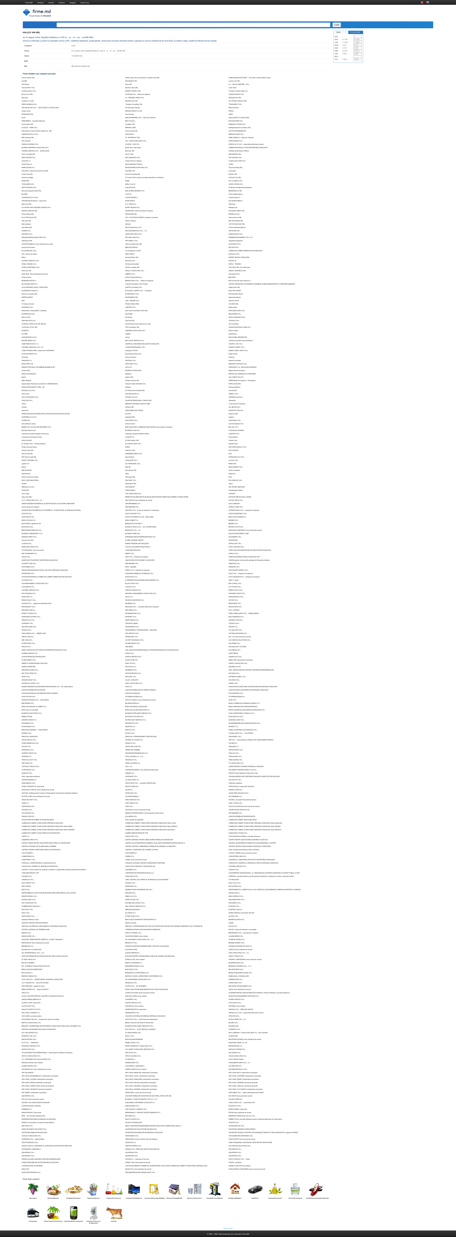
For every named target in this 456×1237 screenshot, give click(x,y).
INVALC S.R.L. (130, 1036)
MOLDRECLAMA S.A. (29, 610)
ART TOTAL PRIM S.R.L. (29, 673)
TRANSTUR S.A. (130, 1142)
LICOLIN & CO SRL (235, 177)
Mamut (24, 467)
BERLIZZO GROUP (131, 247)
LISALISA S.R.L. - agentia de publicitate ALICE (36, 603)
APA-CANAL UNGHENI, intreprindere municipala (141, 1089)
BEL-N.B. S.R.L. (234, 427)
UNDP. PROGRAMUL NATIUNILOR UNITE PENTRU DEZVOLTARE (250, 1142)
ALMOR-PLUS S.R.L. (235, 657)
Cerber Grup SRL (27, 174)
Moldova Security (130, 923)
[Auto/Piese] (254, 1189)
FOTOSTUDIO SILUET (236, 294)
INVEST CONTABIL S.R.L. (30, 460)
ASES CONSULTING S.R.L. (134, 683)
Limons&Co (232, 171)
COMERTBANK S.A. (28, 856)
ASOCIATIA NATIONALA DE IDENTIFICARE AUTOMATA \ (40, 693)
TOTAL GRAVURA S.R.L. (237, 547)
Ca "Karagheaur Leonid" (133, 251)
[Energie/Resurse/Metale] (214, 1189)
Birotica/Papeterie (93, 1198)
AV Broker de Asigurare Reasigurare (240, 187)
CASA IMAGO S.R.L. (28, 587)
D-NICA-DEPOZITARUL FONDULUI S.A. (242, 713)
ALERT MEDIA (233, 653)
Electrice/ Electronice (194, 1198)
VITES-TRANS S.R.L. (132, 803)
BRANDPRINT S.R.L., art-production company (243, 933)
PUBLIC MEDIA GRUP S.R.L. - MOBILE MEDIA (244, 613)
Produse (40, 3)
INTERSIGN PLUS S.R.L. (237, 457)
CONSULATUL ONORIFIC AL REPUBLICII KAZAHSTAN (40, 866)
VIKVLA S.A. (25, 993)
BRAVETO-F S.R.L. (131, 943)
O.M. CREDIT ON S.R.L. (236, 377)
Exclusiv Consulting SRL (30, 294)
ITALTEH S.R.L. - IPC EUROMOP (135, 986)
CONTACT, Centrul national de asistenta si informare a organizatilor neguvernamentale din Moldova (54, 869)
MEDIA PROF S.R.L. (235, 603)
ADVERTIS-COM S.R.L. (236, 410)
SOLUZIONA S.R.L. (235, 1053)
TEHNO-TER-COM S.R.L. (133, 746)
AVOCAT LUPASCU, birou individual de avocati (140, 700)
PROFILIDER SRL (27, 114)
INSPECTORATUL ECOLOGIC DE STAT (241, 913)
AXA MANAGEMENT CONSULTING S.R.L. (35, 583)
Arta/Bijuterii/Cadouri (73, 1198)
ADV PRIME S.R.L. (235, 643)
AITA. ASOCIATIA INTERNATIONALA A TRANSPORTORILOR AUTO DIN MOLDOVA (151, 650)
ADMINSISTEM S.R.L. (132, 1062)
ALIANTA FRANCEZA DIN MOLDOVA (33, 657)
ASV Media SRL (27, 227)
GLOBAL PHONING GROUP (134, 540)
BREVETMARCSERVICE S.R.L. (32, 530)
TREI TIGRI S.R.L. (27, 763)
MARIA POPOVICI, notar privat (31, 1112)
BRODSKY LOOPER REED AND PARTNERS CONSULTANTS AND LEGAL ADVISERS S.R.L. (52, 1026)
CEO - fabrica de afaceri (29, 254)
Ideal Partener (129, 457)
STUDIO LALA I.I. (234, 623)
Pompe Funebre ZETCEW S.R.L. (135, 384)
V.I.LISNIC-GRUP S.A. (132, 780)
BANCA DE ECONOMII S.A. (237, 517)
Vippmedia (232, 400)
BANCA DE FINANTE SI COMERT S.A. (34, 706)
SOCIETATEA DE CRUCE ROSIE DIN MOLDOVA (141, 1129)
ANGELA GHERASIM (28, 667)
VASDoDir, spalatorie (235, 783)
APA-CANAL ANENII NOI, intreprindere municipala (141, 1072)
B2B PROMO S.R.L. (28, 703)
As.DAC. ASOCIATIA (131, 680)
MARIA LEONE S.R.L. (29, 936)
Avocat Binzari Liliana (29, 424)
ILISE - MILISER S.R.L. (132, 300)
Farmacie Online (228, 1228)
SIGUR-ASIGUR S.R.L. (29, 740)
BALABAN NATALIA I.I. (132, 703)
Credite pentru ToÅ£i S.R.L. (237, 161)
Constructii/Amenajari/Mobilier (155, 1198)
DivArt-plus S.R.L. (234, 254)
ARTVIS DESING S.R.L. (29, 187)
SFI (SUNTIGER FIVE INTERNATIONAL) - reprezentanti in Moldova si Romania (47, 1053)
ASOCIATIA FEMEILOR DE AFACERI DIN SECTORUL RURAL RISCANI (45, 956)
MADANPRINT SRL (235, 154)
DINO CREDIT (129, 254)
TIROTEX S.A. (233, 627)
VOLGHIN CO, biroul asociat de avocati (137, 810)
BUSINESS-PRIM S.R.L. (133, 533)
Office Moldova (26, 380)
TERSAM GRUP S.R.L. (236, 750)
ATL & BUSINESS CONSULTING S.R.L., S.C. (139, 939)
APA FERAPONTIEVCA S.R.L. (238, 1069)
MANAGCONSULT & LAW (133, 111)
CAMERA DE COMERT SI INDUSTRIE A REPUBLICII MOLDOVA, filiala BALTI (150, 830)
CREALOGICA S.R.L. (132, 876)
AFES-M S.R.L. (26, 647)
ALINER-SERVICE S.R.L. (237, 999)
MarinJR (128, 467)
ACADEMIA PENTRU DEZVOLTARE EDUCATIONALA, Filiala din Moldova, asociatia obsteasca (259, 993)
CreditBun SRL (130, 124)
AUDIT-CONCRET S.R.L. (133, 513)
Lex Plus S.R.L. (233, 460)
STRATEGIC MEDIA (131, 623)
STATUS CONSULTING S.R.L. (31, 1056)
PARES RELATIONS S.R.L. (30, 547)
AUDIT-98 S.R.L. (27, 513)
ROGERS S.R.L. (27, 733)
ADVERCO (25, 330)
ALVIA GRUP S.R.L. (235, 244)
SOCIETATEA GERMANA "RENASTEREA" (242, 1129)
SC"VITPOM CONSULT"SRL (238, 101)
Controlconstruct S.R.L (29, 91)
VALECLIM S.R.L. (27, 400)
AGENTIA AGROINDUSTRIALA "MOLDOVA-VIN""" (245, 557)
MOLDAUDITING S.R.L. (29, 1039)
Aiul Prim (128, 414)
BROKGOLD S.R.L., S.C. (133, 530)
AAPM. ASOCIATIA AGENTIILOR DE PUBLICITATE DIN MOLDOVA (250, 550)
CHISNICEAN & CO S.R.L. (30, 197)
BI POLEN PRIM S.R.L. (236, 121)
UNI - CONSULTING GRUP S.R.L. (136, 141)
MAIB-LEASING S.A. (28, 167)
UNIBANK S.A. (130, 773)
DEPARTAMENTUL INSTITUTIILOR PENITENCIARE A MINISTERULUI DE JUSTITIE (49, 893)
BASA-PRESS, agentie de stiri (31, 523)
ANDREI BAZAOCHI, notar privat (135, 1009)
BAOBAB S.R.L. (234, 520)
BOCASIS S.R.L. (234, 247)
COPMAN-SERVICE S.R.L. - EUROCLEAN (35, 151)
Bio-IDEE (25, 194)
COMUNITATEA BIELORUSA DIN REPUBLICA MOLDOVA (40, 1162)
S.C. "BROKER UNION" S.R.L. (135, 98)
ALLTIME (24, 334)
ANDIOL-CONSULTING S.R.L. (238, 663)
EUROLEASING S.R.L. (132, 1106)
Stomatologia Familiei (236, 490)
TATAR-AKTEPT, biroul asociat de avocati (242, 1139)
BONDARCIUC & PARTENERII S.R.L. (137, 973)
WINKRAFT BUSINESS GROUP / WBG (137, 404)
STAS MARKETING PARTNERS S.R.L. (241, 1136)
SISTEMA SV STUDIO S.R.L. (134, 740)
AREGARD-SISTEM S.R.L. (30, 670)
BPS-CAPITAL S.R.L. (235, 583)
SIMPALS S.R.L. (234, 394)
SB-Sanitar (128, 317)
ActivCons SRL (26, 271)
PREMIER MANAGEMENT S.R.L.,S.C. (241, 237)
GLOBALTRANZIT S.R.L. (236, 94)
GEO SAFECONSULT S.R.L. (238, 447)
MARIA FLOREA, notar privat (238, 1109)
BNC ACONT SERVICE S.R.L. (134, 340)
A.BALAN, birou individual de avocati (240, 949)
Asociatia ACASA (234, 274)
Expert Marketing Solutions (133, 164)
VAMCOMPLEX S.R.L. (29, 783)
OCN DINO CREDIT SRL (237, 211)
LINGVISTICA (129, 134)
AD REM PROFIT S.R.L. (132, 643)
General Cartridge (27, 177)
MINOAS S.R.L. (26, 933)
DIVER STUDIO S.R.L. (132, 899)
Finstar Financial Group (29, 447)
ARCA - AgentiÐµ (130, 567)
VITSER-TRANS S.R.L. (132, 916)
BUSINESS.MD (233, 1026)
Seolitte (24, 484)
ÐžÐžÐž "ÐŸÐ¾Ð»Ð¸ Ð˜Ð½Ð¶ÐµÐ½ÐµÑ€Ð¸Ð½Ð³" (38, 367)
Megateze (128, 374)
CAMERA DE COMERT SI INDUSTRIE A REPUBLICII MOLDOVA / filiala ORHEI (47, 826)
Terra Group (25, 493)
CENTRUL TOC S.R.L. (236, 344)
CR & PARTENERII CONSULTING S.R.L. (138, 979)
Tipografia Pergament (236, 241)
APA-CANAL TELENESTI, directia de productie (37, 1089)
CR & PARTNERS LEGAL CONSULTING (35, 287)
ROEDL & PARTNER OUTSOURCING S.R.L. (243, 730)
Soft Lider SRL (26, 221)
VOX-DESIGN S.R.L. (28, 813)
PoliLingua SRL (130, 477)
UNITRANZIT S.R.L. (131, 776)
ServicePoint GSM (131, 949)
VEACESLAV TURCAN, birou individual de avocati (38, 790)
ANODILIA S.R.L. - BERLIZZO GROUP (241, 1009)
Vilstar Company (130, 221)
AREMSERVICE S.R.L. (132, 1013)
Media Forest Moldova (29, 374)
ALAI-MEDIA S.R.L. (235, 650)
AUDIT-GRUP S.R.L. (28, 517)
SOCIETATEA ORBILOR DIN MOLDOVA (34, 1132)
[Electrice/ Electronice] (194, 1189)
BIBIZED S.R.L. (233, 523)
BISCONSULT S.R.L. (131, 969)
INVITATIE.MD (233, 540)
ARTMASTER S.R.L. (28, 573)
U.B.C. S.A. (128, 766)
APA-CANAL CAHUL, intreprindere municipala (140, 1076)
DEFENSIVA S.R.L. (131, 886)
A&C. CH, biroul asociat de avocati (240, 637)
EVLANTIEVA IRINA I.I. (236, 201)
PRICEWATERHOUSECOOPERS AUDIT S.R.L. (140, 1172)
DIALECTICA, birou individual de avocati (138, 1169)
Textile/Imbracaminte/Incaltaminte (317, 1198)
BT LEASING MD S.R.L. (29, 251)
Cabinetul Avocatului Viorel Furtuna (136, 284)
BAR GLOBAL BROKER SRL (238, 337)
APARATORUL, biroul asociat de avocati (138, 1092)
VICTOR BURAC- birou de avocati (33, 550)
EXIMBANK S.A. (27, 1109)
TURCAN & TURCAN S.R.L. (31, 766)
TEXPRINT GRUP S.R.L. (29, 753)
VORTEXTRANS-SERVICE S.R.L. (239, 810)
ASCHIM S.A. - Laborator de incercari (137, 1159)
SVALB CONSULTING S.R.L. (238, 1056)
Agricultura (33, 1198)
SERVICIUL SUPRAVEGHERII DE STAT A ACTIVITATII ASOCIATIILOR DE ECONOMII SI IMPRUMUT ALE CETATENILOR (163, 926)
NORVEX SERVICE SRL (30, 211)
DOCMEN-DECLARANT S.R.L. (135, 903)
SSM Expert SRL (27, 241)
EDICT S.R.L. (26, 913)
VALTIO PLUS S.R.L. (235, 780)
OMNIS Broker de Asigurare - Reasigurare (242, 380)
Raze (230, 477)
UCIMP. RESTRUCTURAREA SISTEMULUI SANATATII (246, 766)
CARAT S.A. (25, 836)
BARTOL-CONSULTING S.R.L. (31, 1023)
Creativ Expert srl (234, 197)
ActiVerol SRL (129, 407)
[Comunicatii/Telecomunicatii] (73, 1212)
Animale (113, 1221)
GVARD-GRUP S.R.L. (235, 983)
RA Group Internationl (132, 264)
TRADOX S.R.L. (27, 630)
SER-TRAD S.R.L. (27, 1126)
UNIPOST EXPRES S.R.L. (133, 1146)
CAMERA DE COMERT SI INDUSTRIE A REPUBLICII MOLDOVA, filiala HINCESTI (255, 830)
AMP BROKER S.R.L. (132, 563)
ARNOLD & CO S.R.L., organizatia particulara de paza (246, 144)
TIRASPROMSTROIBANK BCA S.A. (136, 753)
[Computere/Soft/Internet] (133, 1189)
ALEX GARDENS (234, 503)
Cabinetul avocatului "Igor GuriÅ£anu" (241, 340)
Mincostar (25, 98)
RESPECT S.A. (233, 726)
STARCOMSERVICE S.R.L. (30, 743)
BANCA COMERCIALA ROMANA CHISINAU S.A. (244, 703)
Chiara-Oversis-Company (133, 161)
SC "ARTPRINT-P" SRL (132, 137)
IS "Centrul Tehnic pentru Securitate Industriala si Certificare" (144, 177)
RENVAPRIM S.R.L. (235, 314)
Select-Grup (25, 394)
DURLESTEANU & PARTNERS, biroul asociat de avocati (247, 1169)
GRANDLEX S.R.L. (131, 983)
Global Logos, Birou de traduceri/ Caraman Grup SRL (142, 78)
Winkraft (127, 224)
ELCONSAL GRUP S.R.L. (133, 444)
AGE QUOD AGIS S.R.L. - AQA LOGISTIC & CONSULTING (40, 108)
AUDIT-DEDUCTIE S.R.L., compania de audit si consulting (40, 1019)
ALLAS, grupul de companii (30, 507)
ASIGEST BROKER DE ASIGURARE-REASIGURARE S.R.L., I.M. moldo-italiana (47, 686)
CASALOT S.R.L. (130, 587)
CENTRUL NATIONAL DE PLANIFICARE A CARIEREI (39, 846)
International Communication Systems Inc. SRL (37, 131)
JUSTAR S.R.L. (233, 600)
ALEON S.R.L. (129, 653)
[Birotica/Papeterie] (93, 1189)
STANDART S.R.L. (27, 623)
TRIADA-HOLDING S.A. (132, 763)
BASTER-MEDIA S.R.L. (29, 340)
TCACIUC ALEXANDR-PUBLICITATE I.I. (138, 547)
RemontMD (129, 314)
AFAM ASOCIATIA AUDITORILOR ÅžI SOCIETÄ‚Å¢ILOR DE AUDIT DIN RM (46, 414)
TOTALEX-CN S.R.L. (131, 397)
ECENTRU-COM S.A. (235, 909)
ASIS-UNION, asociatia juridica (32, 1016)
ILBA (23, 300)
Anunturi (62, 3)
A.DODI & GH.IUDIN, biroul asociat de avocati (139, 993)
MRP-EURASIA (27, 470)
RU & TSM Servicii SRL (29, 217)
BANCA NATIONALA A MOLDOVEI (136, 706)
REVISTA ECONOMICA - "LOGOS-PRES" (35, 730)
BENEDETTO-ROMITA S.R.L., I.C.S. (240, 966)
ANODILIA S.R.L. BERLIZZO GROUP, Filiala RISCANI (142, 1149)
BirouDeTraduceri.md (29, 430)
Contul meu (85, 3)
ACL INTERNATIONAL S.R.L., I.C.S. (33, 953)
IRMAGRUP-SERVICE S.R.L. (238, 364)
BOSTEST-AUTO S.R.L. (236, 527)
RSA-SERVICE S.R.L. (236, 480)
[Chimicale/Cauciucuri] (113, 1189)
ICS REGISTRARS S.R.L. (133, 1033)
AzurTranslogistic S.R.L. (236, 424)
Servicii (51, 3)
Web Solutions (26, 224)
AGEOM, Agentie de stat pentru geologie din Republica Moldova (249, 560)
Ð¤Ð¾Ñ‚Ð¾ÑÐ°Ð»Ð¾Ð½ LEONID (240, 497)
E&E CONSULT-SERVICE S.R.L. (135, 906)
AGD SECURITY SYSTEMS (237, 647)
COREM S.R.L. (26, 231)
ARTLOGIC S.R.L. (131, 677)
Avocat (127, 337)
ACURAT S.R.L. (234, 916)
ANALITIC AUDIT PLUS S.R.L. (31, 1009)
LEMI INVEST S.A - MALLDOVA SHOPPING (242, 367)
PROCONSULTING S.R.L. (237, 310)
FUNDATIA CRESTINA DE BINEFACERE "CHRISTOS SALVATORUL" (147, 946)
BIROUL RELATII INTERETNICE (32, 969)
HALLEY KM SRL (27, 454)
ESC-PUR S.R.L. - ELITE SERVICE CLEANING (140, 1029)
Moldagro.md (233, 207)
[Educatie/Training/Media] (174, 1189)
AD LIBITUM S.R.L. (235, 407)
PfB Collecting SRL (28, 137)
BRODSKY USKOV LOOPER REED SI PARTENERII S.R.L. (144, 976)
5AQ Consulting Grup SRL (133, 244)
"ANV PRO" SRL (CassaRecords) (239, 267)
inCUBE (24, 81)
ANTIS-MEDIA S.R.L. (28, 567)
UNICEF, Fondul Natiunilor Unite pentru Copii (243, 773)
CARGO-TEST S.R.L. (132, 836)
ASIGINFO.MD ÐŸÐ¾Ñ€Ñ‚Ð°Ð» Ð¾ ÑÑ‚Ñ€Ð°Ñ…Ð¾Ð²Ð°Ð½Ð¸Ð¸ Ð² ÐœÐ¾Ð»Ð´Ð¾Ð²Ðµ (51, 510)
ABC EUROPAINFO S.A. (29, 553)
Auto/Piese (255, 1198)
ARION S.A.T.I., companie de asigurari (137, 570)
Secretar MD (233, 390)
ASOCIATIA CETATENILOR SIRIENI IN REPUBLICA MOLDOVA (145, 1016)
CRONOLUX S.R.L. (28, 879)
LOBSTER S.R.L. (130, 307)
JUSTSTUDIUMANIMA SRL (237, 131)
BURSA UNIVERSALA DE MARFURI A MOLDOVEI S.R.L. (247, 710)
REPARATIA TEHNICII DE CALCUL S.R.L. (242, 1116)
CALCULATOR (355, 32)
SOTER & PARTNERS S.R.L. (31, 267)
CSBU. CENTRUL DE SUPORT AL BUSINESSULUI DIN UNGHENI (146, 879)
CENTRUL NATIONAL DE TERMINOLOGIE (35, 929)
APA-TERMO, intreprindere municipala (34, 1092)
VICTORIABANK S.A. (235, 796)
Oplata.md (232, 474)
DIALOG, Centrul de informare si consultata (242, 929)
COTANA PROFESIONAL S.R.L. (135, 347)
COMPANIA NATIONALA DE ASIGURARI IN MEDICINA (142, 929)
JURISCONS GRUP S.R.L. (133, 234)
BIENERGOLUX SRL (235, 191)
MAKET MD (232, 464)
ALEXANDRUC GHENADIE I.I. (135, 1066)
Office (127, 474)
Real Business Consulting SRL (32, 949)
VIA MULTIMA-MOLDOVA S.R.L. (239, 793)
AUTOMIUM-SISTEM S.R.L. (134, 696)
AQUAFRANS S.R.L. (28, 1096)
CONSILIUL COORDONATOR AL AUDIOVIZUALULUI (39, 863)
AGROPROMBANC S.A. (133, 503)
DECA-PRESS (26, 886)
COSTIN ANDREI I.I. (131, 197)
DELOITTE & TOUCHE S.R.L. (134, 716)
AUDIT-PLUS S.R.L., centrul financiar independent (141, 1019)
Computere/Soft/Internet (134, 1198)
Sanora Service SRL (235, 217)
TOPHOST (232, 493)
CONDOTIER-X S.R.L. (29, 860)
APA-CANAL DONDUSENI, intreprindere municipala (142, 1079)
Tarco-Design (129, 114)
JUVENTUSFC (233, 1036)
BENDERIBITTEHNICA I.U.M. (134, 966)
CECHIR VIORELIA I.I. (236, 1099)
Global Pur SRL (130, 450)
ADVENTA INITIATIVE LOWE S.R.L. (240, 327)
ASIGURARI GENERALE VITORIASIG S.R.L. (139, 573)
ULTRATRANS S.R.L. (28, 770)
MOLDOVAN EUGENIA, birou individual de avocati (245, 1039)
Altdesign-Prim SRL (235, 98)
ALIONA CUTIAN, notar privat (31, 1003)
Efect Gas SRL (130, 151)
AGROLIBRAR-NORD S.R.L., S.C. (239, 1062)
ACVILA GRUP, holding (236, 1059)
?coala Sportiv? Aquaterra (237, 404)
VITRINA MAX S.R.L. (131, 637)
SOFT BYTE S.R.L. (131, 1053)
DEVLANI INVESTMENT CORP (239, 533)
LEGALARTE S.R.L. (131, 460)
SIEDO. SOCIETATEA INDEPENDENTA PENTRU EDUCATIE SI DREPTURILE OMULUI (153, 1126)
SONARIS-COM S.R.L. (236, 620)
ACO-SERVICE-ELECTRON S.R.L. (240, 640)
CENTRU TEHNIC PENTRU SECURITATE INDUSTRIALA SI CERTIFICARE (46, 843)
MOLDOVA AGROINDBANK (134, 1039)
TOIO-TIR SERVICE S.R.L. (30, 1142)
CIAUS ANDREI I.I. (27, 853)
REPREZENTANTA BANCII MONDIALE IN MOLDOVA (39, 1119)
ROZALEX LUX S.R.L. (29, 390)
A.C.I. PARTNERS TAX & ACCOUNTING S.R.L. (37, 1059)
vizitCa (24, 404)
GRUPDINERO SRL (131, 297)
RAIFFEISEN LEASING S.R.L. (31, 617)
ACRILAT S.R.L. (234, 553)
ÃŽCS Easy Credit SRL (29, 457)
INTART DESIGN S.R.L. (132, 207)
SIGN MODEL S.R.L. (235, 736)
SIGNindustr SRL (130, 484)
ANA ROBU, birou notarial (237, 1006)
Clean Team (232, 88)
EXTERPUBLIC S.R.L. (132, 294)
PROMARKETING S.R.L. (133, 613)
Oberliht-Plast (26, 474)
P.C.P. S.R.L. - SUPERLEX (30, 1043)
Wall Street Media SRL (236, 221)
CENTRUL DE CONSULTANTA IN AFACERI (36, 1102)
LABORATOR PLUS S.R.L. (30, 134)
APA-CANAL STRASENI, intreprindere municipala (141, 1086)
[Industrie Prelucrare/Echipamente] (93, 1212)
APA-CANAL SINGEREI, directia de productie (243, 1082)
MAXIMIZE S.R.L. (130, 603)
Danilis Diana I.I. (27, 164)
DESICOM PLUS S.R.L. (236, 716)
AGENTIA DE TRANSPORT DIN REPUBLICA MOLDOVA (40, 560)
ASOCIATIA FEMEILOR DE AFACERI (33, 690)
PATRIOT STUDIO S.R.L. (29, 613)
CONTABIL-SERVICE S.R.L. (238, 866)
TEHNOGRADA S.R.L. (132, 627)
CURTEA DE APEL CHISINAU (31, 1106)
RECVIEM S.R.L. (130, 1116)
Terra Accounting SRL (236, 167)
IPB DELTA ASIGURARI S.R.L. (134, 600)
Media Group (233, 307)
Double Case (233, 440)
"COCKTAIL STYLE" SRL (30, 327)
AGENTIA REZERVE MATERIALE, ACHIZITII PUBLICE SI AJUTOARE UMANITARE (48, 503)
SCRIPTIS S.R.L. (234, 1122)
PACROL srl (232, 261)
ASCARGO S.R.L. (234, 680)
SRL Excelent (26, 141)
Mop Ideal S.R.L (130, 261)
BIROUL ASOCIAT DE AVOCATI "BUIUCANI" (139, 1023)
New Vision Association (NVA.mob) (136, 310)
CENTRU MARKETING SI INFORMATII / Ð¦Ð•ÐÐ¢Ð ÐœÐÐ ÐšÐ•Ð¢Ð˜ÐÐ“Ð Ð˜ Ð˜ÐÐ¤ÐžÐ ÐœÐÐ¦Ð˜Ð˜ (262, 284)
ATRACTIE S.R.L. (234, 1016)
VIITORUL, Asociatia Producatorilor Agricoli (242, 800)
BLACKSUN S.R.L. (28, 527)
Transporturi (33, 1221)
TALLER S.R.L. (26, 746)
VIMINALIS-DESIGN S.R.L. (30, 144)
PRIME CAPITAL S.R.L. (132, 1043)
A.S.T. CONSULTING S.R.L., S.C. (32, 500)
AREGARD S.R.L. (234, 567)
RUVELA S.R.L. (130, 733)
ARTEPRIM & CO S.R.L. (29, 417)
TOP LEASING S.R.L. (235, 157)
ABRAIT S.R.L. (130, 553)
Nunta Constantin (234, 470)
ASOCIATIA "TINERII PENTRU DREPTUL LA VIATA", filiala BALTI (42, 939)
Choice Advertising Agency (237, 227)
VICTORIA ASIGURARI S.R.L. (238, 633)
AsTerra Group (26, 277)
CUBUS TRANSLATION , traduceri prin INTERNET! (38, 350)
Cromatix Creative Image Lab (238, 91)
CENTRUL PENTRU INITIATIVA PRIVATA (35, 923)
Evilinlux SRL (233, 174)
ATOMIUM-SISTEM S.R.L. (237, 939)
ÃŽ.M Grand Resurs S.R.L (133, 227)
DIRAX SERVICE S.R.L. (236, 896)
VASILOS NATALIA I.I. (132, 786)
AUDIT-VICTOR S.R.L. (29, 696)
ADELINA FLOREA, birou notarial (136, 996)
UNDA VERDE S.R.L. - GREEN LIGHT (34, 633)
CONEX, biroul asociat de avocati (136, 860)
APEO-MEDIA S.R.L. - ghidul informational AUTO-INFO (246, 1092)
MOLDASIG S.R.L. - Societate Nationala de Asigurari (142, 607)
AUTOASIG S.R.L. (27, 580)
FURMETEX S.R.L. (235, 1029)
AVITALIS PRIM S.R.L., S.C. (237, 1019)
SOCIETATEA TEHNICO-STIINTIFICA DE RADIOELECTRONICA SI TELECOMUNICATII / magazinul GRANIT (263, 1132)
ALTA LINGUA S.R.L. (235, 1003)
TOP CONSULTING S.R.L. (133, 493)
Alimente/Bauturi (53, 1198)
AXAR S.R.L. (233, 700)
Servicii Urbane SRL (28, 78)
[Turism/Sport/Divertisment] (53, 1212)
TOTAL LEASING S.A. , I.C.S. (134, 756)
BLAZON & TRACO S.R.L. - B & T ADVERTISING (140, 527)
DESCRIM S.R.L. (130, 893)
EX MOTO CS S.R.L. (235, 1106)
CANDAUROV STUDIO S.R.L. (238, 833)
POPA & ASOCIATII (235, 384)
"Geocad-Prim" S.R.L (28, 88)
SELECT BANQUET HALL (237, 317)
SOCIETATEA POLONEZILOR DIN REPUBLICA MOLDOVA (144, 1132)
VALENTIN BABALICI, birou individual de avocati (37, 244)
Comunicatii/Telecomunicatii (73, 1221)
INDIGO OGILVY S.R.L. (29, 600)
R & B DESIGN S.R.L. (28, 726)
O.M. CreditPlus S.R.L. (236, 181)
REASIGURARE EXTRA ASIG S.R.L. (136, 167)
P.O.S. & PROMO (234, 610)
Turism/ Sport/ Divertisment (53, 1221)
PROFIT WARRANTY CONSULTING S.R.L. (139, 1046)
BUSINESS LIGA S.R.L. (132, 430)
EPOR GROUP (130, 201)
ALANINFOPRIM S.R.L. (236, 936)
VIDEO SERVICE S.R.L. (132, 800)
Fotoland (231, 357)
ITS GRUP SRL (233, 304)
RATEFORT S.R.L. (131, 617)
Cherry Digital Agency (236, 194)
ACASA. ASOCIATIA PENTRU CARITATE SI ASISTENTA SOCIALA (43, 996)
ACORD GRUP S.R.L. (29, 643)
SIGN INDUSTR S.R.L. (29, 320)
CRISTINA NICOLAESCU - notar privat (34, 201)
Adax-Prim (25, 410)
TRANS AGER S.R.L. (235, 756)
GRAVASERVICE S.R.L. (236, 597)
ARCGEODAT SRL (131, 81)
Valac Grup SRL (27, 497)
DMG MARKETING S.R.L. (237, 899)
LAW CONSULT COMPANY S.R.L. (136, 1109)
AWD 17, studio (234, 580)
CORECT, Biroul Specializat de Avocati (137, 1162)
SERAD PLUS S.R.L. (28, 620)
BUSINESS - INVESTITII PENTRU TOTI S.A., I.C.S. (141, 1099)
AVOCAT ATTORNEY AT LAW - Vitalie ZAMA (139, 517)
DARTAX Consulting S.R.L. (133, 287)
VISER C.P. (25, 803)
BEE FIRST (232, 277)
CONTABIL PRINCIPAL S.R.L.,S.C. (33, 347)
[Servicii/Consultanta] (295, 1189)
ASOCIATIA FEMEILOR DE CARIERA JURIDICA (140, 690)
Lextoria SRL (26, 370)
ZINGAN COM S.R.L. (28, 816)
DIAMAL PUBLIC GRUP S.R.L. (238, 350)
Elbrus (24, 257)
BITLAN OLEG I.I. (27, 973)
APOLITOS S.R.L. (130, 667)
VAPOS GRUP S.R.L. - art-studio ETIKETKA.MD (140, 783)
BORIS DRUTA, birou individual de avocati (35, 943)
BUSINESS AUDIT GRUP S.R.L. (32, 713)
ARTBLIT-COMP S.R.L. (236, 507)
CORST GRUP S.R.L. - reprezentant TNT (242, 1102)
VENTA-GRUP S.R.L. (28, 916)
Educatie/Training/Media (174, 1198)
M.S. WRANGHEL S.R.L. (133, 464)
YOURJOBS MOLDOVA (132, 550)
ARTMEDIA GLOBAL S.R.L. (237, 677)
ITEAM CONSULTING (132, 304)
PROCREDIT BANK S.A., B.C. (238, 1043)
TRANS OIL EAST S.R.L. (29, 760)
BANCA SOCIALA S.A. (29, 520)
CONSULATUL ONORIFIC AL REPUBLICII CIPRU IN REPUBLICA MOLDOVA (253, 863)
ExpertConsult (233, 444)
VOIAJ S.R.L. (129, 806)
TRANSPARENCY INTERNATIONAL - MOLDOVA (141, 630)
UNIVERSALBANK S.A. (29, 780)
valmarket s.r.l (26, 161)
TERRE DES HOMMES (132, 750)
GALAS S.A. (129, 597)
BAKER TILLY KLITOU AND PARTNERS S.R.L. (37, 427)
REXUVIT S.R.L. (130, 730)
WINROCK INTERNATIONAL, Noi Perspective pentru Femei (144, 813)
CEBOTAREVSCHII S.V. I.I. (30, 344)
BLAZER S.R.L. (233, 1023)
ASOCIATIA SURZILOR (132, 693)
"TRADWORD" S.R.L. (235, 104)
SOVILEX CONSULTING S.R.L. (32, 1136)
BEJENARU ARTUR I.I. (29, 281)
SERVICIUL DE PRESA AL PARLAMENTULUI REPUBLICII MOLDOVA (44, 926)
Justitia (231, 164)
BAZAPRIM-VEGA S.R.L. (236, 963)
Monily (24, 377)
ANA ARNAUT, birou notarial (134, 1006)
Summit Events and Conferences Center (138, 324)
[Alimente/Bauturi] (53, 1189)
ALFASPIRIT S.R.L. (131, 999)
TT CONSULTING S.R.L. (236, 763)
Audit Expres (233, 334)
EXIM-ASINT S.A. (27, 597)
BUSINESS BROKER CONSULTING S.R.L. (35, 147)
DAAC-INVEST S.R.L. (29, 883)
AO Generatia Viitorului (132, 108)
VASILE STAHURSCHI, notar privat (33, 786)
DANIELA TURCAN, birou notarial (239, 1166)
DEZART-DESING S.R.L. (29, 896)
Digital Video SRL (234, 287)
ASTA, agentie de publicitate (134, 820)
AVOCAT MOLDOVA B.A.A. (133, 277)
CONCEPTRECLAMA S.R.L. (238, 856)
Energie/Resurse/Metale (215, 1198)
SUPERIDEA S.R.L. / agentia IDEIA (33, 1139)
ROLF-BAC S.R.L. (131, 480)
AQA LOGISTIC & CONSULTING (239, 117)
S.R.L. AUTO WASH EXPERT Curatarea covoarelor (141, 217)
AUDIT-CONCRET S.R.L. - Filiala (239, 1159)
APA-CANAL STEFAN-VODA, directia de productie (38, 1086)
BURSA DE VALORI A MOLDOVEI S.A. (137, 710)
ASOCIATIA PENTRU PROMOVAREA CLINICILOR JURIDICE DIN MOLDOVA (150, 956)
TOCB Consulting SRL (132, 267)
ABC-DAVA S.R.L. (27, 640)
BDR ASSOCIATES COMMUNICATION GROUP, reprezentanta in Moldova (149, 427)
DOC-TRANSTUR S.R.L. (29, 903)
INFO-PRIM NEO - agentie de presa (33, 986)
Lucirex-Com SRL (234, 81)
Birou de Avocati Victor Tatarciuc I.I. (240, 281)
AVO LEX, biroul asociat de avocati (33, 1099)
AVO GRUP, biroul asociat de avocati (240, 1096)
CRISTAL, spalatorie (235, 1162)
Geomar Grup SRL (28, 450)
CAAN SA (128, 194)
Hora (230, 454)
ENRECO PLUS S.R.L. (236, 590)
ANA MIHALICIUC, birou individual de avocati (36, 1069)
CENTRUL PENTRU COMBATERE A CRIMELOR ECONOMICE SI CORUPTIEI (150, 846)
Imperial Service (234, 300)
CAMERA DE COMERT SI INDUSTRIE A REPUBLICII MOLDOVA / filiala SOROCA (151, 826)
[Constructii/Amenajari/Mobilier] (154, 1189)
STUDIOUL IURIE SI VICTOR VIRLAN (34, 324)
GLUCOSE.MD (233, 450)
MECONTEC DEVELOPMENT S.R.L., (241, 986)
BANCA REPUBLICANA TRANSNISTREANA (243, 706)
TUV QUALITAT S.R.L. (236, 630)
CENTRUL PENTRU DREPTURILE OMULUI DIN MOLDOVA (41, 850)
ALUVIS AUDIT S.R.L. (29, 1006)
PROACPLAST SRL (131, 101)
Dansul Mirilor (233, 437)
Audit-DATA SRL (130, 187)
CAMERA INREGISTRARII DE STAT (136, 833)
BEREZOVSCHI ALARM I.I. (133, 523)
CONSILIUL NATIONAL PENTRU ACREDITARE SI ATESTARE (145, 863)
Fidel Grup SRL (27, 204)
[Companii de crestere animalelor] (113, 1212)
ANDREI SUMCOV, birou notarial (135, 1069)
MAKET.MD (25, 181)
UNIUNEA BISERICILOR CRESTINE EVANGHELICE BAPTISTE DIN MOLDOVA (254, 776)
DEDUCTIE (25, 1169)
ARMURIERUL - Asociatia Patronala (33, 121)
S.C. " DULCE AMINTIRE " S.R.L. (239, 84)
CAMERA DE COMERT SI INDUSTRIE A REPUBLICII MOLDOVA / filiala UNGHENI (48, 830)
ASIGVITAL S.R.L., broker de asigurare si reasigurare (142, 510)
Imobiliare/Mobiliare (234, 1198)
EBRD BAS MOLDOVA (132, 909)
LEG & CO (128, 367)
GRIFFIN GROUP (27, 297)
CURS (338, 32)
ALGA (23, 117)
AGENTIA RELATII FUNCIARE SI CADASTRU (139, 560)
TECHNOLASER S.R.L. (29, 627)
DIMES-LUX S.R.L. (131, 896)
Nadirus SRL (129, 377)
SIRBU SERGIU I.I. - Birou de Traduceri (241, 137)
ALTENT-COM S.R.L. (131, 660)
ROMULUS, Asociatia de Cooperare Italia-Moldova (38, 1122)
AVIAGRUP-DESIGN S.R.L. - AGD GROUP (35, 700)
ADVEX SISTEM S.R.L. (236, 184)
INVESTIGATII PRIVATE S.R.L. (31, 1172)
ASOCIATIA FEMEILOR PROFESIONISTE (242, 816)
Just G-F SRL (129, 154)
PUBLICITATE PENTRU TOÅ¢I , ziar (33, 387)
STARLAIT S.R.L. (130, 743)
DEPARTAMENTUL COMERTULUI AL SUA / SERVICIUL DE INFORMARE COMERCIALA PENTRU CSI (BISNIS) (265, 889)
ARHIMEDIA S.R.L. (131, 670)
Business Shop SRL (131, 88)
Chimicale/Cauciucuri (113, 1198)
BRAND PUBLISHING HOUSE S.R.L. (240, 973)
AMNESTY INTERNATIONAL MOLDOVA (35, 663)
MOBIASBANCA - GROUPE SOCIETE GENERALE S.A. (143, 1112)
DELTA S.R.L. (26, 889)
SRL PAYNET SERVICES (237, 487)
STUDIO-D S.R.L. (234, 320)
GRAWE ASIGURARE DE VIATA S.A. (240, 946)
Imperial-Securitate (235, 360)
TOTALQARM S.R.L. (28, 184)
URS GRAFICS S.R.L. (132, 633)
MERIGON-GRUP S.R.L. (236, 134)
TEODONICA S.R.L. (28, 750)
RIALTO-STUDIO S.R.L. (132, 1119)
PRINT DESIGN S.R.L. (29, 157)
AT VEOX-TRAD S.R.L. (29, 959)
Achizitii (24, 407)
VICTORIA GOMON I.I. (132, 796)
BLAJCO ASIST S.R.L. (132, 583)
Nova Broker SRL (130, 470)
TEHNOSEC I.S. (234, 746)
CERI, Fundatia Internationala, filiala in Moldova (244, 850)
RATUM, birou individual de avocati (240, 1112)
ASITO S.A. (128, 686)
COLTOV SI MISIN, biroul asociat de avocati (243, 853)
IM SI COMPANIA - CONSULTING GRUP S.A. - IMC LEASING (248, 1033)
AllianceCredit (233, 414)
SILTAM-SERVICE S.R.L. (237, 1126)
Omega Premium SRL (132, 380)
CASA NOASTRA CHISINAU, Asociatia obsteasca (244, 836)
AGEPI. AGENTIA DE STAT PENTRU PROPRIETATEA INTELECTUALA (44, 650)
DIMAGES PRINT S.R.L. (29, 537)
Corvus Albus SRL (27, 124)
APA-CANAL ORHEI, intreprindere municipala (36, 1082)
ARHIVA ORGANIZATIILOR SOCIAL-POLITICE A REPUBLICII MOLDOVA (45, 570)
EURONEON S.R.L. (28, 723)
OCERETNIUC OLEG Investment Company (139, 211)
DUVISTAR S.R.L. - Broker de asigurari (137, 94)
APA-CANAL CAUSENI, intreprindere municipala (37, 1079)
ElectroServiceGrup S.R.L (133, 354)
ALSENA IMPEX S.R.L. (29, 660)
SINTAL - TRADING (235, 264)
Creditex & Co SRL (28, 101)
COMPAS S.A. (129, 856)
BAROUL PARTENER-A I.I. (133, 963)
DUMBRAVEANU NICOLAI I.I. (31, 906)
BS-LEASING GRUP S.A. (30, 284)
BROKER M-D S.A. (28, 946)
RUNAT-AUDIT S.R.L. (28, 1049)
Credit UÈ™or (129, 437)
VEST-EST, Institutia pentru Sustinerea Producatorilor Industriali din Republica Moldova (50, 793)
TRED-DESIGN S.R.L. (236, 760)
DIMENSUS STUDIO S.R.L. (237, 124)
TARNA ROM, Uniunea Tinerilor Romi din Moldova (141, 1139)
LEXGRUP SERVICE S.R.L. (30, 261)
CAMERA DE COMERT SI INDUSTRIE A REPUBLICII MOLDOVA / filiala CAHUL (150, 823)
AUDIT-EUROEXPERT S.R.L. (238, 513)
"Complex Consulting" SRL (133, 104)
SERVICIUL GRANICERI (30, 736)
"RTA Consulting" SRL (132, 327)
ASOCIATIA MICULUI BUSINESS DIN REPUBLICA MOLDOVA (248, 690)
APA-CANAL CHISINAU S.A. (31, 1013)
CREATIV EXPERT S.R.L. (237, 347)
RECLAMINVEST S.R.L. (133, 157)
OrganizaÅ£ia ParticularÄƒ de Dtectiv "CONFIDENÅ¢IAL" (40, 384)
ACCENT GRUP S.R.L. (236, 500)
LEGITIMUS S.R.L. (27, 307)
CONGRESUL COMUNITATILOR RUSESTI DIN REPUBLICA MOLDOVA (252, 860)
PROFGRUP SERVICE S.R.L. (31, 1046)
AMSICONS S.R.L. (234, 563)
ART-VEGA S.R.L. (234, 673)
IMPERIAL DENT (130, 127)
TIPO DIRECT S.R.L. (131, 241)
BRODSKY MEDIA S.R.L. (30, 976)
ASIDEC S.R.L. (233, 683)
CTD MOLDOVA (234, 879)
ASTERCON (26, 420)
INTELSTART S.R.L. (131, 364)
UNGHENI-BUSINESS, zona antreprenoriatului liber (142, 770)
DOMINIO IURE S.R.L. (236, 979)
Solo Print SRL (130, 320)
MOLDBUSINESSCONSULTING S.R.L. (34, 237)
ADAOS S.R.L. (26, 557)
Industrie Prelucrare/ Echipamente (93, 1222)
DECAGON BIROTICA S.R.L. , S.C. (136, 231)
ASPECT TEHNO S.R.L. (236, 956)
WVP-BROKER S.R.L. (236, 813)
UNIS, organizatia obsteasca (31, 776)
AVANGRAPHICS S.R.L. (29, 337)
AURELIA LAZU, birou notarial (135, 959)
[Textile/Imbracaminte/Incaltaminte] (315, 1189)
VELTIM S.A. (129, 790)
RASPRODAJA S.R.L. (29, 314)
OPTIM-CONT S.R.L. (235, 543)
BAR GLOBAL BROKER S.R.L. (135, 191)
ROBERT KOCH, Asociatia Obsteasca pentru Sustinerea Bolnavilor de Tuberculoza (255, 1119)
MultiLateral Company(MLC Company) (34, 310)
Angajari (73, 3)
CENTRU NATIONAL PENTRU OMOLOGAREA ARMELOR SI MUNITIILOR (149, 840)
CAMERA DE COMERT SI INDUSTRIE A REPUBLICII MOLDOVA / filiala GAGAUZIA (255, 823)
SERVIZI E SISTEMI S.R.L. (237, 1049)
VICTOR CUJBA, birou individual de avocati (36, 796)
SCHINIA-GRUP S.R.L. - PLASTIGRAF (241, 733)
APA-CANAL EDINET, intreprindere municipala (244, 1079)
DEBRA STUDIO (27, 716)
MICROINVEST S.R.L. (29, 607)
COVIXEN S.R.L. (27, 876)
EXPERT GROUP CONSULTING (239, 257)
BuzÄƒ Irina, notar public (133, 147)
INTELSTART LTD (27, 364)
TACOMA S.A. (233, 743)
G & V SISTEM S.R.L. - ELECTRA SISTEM (35, 983)
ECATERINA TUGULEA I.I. (30, 291)
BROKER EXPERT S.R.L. (237, 943)
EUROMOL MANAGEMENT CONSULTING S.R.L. (141, 593)
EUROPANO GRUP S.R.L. (237, 593)
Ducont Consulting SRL (132, 174)
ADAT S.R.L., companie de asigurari (136, 557)
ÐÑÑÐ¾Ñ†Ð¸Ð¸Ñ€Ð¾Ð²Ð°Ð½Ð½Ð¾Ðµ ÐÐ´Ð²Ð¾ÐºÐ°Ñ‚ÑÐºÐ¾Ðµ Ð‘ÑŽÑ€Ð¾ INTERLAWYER (156, 497)
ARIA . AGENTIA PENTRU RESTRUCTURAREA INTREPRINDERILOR (251, 670)
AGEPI (231, 114)
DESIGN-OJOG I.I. (234, 893)
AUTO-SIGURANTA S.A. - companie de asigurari (244, 577)
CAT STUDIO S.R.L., (235, 587)
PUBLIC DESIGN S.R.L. (29, 264)
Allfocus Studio (233, 330)
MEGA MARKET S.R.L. (236, 467)
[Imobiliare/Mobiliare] (234, 1189)
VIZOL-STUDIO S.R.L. (236, 803)
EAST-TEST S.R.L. (27, 909)
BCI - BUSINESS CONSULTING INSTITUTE (36, 966)
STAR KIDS (25, 490)
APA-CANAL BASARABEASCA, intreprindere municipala (40, 1076)
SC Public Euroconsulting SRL (135, 390)
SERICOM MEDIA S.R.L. (29, 104)
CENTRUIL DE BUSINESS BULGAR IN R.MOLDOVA (142, 344)
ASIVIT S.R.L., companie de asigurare (241, 573)
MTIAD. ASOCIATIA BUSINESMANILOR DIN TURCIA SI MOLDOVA (146, 989)
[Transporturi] (32, 1212)
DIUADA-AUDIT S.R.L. (29, 899)
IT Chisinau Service (28, 304)
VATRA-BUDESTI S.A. (236, 141)
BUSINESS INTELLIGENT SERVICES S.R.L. (139, 1026)
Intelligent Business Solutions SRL (240, 127)
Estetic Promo (233, 354)
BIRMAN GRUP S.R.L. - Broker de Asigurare (139, 281)
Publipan (128, 387)
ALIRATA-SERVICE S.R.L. (133, 657)
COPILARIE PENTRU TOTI (30, 873)
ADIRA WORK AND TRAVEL (134, 410)
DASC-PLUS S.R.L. (235, 883)
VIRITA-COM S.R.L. (28, 637)
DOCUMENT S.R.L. (235, 903)
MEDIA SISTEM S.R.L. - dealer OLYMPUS (35, 989)
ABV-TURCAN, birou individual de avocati (138, 500)
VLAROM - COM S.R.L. (132, 144)
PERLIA (231, 111)
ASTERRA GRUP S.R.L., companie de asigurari (244, 510)
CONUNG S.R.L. (234, 869)
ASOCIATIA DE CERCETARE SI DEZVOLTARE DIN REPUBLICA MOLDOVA (253, 686)
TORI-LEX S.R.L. (234, 753)
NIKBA (127, 181)
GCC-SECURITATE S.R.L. (30, 1033)
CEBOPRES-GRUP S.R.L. (30, 840)
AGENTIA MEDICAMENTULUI (31, 999)
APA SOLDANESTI (28, 1072)
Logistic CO (25, 464)
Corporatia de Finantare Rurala (32, 437)
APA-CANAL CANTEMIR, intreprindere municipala (245, 1076)
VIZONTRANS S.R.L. (28, 806)
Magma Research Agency (237, 370)
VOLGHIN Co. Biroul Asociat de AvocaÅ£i (35, 171)
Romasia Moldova (234, 387)
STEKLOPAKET (130, 490)
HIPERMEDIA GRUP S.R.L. (134, 454)
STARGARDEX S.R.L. (132, 1136)
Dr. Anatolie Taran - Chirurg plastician (34, 444)
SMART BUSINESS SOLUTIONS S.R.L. (34, 1129)
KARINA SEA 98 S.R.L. (236, 234)
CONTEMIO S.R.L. (131, 869)
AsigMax (128, 334)
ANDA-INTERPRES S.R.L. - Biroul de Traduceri (140, 117)
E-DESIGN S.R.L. (234, 906)
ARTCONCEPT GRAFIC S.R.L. (238, 570)
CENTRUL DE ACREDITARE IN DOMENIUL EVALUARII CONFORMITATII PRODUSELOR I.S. (155, 843)
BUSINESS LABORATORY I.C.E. (32, 533)
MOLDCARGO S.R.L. (235, 607)
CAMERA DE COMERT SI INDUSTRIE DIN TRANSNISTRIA (41, 833)
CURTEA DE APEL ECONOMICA (32, 1166)
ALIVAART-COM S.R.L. (29, 563)
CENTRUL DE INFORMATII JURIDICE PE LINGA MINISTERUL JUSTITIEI (252, 843)
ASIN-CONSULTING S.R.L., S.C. (239, 953)
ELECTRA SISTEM (235, 291)
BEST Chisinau (130, 121)
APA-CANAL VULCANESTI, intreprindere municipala (246, 1089)
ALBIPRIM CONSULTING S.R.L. (135, 330)
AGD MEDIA (129, 647)
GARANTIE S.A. (27, 360)
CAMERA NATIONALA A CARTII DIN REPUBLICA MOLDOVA (248, 147)
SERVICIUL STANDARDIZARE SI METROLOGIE (141, 736)
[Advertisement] (386, 13)
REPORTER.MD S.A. (235, 1046)
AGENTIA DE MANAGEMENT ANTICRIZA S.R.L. (244, 996)
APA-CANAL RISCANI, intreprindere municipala (140, 1082)
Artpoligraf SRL (130, 417)
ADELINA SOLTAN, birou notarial (32, 1062)
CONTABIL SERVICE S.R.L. (31, 590)
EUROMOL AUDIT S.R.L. (237, 720)
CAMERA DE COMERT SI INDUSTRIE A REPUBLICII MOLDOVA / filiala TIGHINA (254, 826)
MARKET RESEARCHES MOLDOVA (137, 543)
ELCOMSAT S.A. (130, 913)
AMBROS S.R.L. (130, 274)
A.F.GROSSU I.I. (130, 1059)
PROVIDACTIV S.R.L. (132, 723)
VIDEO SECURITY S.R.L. (30, 800)
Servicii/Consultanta (295, 1198)
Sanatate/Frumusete (275, 1198)
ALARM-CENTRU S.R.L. (29, 1066)
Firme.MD (29, 3)
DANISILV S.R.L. (130, 883)
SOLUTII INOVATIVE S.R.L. (30, 397)
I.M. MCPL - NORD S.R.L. (30, 127)
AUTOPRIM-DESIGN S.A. (237, 696)
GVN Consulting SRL (28, 154)
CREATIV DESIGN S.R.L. (133, 590)
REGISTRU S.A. (130, 726)
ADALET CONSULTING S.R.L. (135, 271)
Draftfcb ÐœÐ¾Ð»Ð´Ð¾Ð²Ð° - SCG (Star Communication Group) (250, 78)
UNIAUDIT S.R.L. (27, 773)
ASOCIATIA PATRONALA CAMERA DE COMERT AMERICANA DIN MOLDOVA (47, 577)
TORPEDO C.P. (26, 756)
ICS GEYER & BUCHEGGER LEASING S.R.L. (36, 207)
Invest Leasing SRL (131, 131)
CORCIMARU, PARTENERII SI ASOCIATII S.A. (140, 1102)
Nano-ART (128, 84)
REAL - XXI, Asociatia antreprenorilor (33, 1116)
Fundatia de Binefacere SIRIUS (239, 151)
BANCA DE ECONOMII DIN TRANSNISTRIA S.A (140, 919)
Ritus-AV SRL (26, 317)
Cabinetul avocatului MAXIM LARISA (137, 434)
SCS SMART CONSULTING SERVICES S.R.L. (140, 1049)
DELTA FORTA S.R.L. (235, 886)
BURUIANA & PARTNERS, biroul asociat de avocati (245, 530)
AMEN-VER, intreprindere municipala (241, 660)
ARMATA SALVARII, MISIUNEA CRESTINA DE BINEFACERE (41, 1159)
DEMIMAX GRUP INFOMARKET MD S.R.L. (139, 889)
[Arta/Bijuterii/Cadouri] (73, 1189)
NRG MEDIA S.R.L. (131, 610)
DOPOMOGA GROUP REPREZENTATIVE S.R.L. (140, 537)
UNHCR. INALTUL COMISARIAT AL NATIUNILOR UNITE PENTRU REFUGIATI (47, 1146)
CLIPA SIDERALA (131, 853)
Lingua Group (26, 111)
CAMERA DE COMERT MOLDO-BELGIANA (243, 820)
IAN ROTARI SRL (234, 231)
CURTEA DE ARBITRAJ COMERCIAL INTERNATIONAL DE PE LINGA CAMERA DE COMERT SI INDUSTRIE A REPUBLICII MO (166, 1166)
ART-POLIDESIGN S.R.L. (133, 673)
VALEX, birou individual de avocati (240, 989)
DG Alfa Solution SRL (132, 440)
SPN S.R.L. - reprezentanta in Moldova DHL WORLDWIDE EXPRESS (251, 740)
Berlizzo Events (234, 108)
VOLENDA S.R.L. (27, 810)
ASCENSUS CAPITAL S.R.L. (31, 683)
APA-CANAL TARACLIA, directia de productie (243, 1086)
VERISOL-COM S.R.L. (236, 790)
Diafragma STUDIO (131, 350)
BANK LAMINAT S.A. (131, 520)
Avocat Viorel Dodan (28, 247)
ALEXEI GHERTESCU (132, 953)
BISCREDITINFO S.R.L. (236, 969)
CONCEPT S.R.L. (234, 434)
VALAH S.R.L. (233, 926)
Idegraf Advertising (235, 297)
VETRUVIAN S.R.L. (131, 793)
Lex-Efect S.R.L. (27, 543)
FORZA (127, 447)
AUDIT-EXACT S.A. (131, 577)
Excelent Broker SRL (132, 257)
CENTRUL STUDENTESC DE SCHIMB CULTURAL (141, 850)
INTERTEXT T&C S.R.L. (29, 1036)
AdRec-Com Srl (130, 184)
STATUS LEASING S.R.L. (133, 1056)
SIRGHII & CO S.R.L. (28, 487)
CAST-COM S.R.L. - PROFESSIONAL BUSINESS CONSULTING (42, 979)
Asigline (231, 417)
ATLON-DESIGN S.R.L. (236, 693)
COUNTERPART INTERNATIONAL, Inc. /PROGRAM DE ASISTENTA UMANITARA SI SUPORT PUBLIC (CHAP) (264, 873)
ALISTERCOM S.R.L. (235, 1066)
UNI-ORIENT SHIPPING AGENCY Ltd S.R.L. (243, 770)
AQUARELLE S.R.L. (235, 667)
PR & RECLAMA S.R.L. (132, 237)
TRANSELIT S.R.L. (131, 760)
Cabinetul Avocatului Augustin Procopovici (35, 434)
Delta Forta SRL (27, 440)
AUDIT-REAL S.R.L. (235, 420)
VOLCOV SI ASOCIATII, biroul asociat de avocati (244, 806)
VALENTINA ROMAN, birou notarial (136, 936)
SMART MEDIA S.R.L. (132, 620)
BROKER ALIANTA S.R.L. (237, 919)
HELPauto (232, 204)
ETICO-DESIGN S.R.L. (29, 593)
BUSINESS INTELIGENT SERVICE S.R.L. (138, 713)
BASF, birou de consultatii (30, 710)
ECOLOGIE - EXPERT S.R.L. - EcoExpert (138, 291)
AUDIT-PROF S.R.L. (131, 420)
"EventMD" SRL (130, 171)
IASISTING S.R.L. (27, 234)
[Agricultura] (32, 1189)
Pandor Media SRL (28, 214)
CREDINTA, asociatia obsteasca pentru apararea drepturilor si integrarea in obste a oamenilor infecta (261, 876)
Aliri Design (25, 84)
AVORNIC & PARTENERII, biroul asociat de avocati (245, 959)
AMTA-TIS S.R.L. (130, 663)
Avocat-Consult (130, 424)
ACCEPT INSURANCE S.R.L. (134, 640)
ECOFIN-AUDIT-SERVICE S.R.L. (135, 720)
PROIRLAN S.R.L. (234, 214)
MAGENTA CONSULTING (133, 370)
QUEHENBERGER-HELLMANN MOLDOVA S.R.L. (245, 723)
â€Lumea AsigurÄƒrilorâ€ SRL (31, 191)
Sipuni (231, 484)
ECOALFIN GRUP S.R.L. (30, 354)
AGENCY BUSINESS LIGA (237, 271)
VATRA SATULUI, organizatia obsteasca (241, 786)
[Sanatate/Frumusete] (275, 1189)
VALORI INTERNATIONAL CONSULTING (138, 400)
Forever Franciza (130, 357)
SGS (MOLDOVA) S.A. (132, 394)
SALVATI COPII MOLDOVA (133, 1122)
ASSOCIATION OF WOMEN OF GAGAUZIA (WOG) (38, 820)
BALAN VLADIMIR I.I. (28, 963)
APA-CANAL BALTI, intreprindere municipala (243, 1072)
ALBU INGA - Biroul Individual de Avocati (35, 274)
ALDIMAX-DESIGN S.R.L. (30, 653)
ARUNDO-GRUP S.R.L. (29, 680)
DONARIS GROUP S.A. (29, 720)
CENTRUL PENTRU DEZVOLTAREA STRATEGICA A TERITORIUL (250, 846)
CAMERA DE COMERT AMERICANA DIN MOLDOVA (245, 251)
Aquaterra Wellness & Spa (30, 919)
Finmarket (25, 357)
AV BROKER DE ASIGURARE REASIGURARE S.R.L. (142, 580)
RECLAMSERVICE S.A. (236, 617)
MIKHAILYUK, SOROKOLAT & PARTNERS (242, 374)
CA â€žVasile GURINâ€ (236, 430)
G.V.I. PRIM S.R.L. (131, 204)
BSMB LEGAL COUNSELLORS (239, 976)
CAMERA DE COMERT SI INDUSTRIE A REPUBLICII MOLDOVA (42, 823)
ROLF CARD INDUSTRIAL (30, 480)
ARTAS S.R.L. (26, 677)
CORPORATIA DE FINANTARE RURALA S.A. (139, 873)
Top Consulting (233, 324)
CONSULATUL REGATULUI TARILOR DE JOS (140, 866)
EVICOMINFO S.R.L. (235, 537)
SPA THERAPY (130, 487)
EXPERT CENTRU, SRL (133, 91)
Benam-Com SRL (27, 94)
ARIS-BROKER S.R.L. (132, 507)
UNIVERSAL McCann (236, 397)
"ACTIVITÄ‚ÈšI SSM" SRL (237, 224)
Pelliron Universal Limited (30, 477)
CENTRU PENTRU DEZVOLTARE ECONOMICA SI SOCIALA (248, 840)
